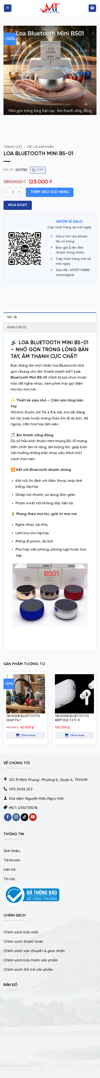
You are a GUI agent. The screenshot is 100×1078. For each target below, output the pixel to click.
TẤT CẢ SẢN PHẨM (40, 147)
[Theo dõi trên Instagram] (16, 817)
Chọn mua (28, 735)
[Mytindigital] (50, 8)
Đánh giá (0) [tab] (16, 327)
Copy (40, 169)
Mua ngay (17, 205)
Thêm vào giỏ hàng (49, 192)
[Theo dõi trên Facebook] (8, 817)
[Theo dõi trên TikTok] (24, 817)
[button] (7, 8)
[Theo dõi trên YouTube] (33, 817)
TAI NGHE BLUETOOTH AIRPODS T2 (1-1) (72, 718)
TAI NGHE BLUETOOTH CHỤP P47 (23, 718)
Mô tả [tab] (12, 317)
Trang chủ (12, 147)
